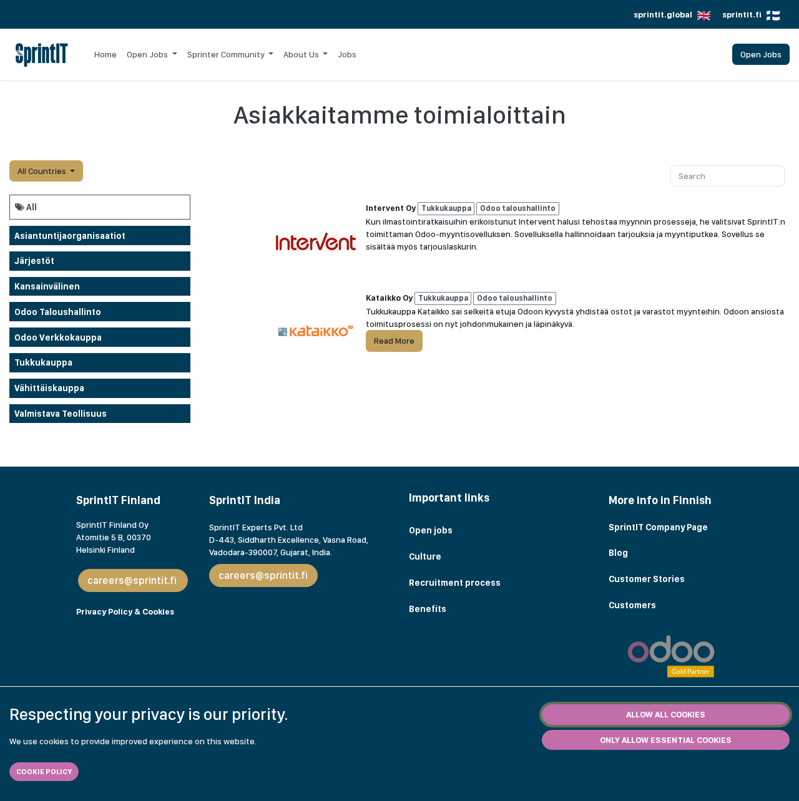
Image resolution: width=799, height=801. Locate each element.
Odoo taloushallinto (57, 312)
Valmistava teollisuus (60, 414)
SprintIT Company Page (658, 527)
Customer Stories (648, 579)
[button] (46, 171)
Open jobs (431, 530)
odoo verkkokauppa (58, 337)
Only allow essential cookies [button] (666, 740)
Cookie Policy (44, 771)
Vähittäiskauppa (49, 388)
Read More (394, 341)
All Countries (41, 171)
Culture (425, 556)
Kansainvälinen (47, 286)
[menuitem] (105, 54)
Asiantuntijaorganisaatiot (69, 236)
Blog (619, 553)
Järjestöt (34, 261)
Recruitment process (455, 583)
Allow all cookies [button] (665, 714)
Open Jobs (761, 54)
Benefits (427, 609)
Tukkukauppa (43, 362)
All (30, 207)
